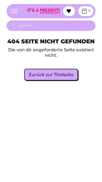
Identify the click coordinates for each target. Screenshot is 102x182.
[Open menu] (14, 11)
